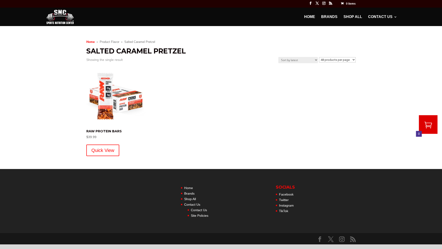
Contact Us (380, 17)
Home (309, 17)
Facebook (286, 194)
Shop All (352, 17)
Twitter (284, 200)
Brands (329, 17)
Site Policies (199, 215)
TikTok (283, 211)
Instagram (286, 205)
